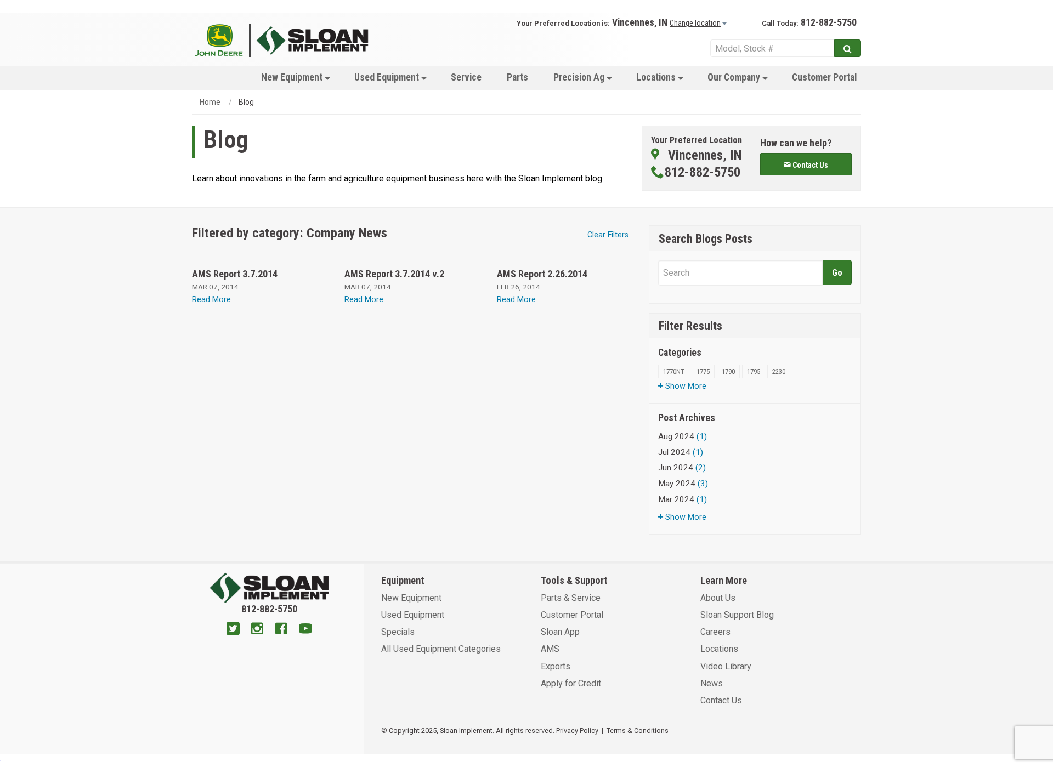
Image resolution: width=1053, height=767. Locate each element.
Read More (211, 299)
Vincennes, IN (639, 22)
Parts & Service (571, 598)
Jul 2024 (680, 452)
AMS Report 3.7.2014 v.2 (394, 274)
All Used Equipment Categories (441, 649)
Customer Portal (824, 77)
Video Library (725, 666)
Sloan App (560, 632)
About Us (717, 598)
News (711, 683)
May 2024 (683, 483)
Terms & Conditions (638, 730)
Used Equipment (387, 77)
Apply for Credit (571, 683)
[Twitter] (233, 630)
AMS (550, 649)
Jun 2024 (682, 468)
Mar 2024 (682, 499)
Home (210, 102)
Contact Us (721, 700)
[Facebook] (281, 630)
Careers (715, 632)
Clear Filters (608, 235)
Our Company (734, 77)
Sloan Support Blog (737, 615)
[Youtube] (305, 630)
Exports (555, 666)
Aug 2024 (682, 436)
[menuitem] (295, 77)
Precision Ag (580, 77)
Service (466, 77)
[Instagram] (257, 630)
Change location (695, 23)
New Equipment (293, 77)
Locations (657, 77)
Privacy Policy (577, 730)
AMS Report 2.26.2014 (542, 274)
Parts (517, 77)
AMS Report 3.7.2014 (235, 274)
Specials (398, 632)
